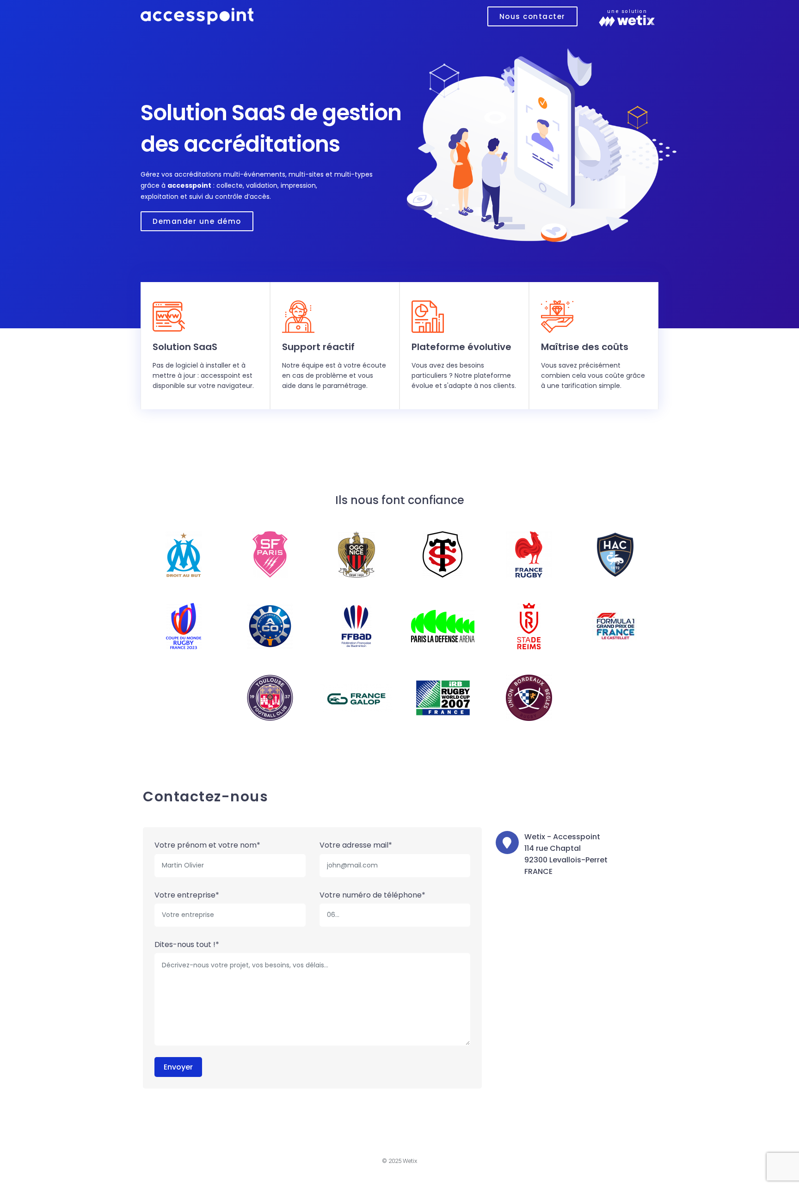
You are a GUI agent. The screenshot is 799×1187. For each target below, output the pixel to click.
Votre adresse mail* (356, 845)
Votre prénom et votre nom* (207, 845)
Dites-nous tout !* (186, 944)
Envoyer (178, 1067)
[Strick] (197, 15)
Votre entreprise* (186, 895)
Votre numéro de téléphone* (372, 895)
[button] (532, 16)
